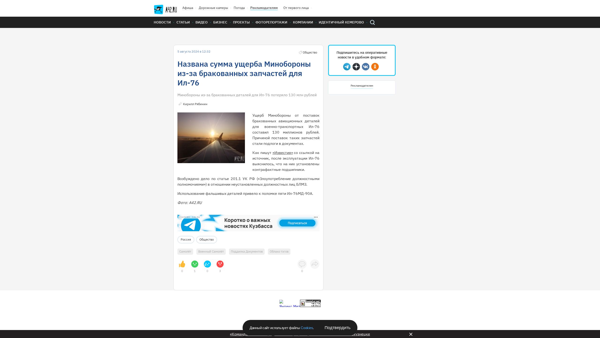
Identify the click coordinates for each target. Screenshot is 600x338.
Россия (186, 240)
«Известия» (283, 152)
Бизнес (220, 22)
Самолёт (185, 252)
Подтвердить (337, 327)
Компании (303, 22)
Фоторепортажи (271, 22)
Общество (206, 240)
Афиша (187, 8)
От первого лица (296, 8)
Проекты (241, 22)
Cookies (307, 328)
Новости (162, 22)
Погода (239, 8)
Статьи (183, 22)
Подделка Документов (247, 252)
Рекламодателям (264, 8)
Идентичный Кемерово (341, 22)
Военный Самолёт (211, 252)
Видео (201, 22)
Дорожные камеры (213, 8)
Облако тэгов (279, 252)
